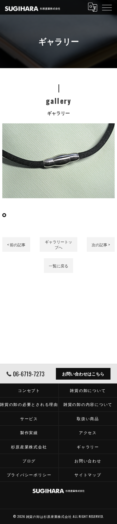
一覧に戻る (58, 265)
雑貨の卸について (88, 390)
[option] (58, 160)
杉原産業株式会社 (29, 446)
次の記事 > (101, 244)
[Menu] (107, 7)
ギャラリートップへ (58, 244)
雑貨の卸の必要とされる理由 (29, 404)
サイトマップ (87, 474)
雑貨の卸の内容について (87, 404)
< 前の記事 (16, 244)
